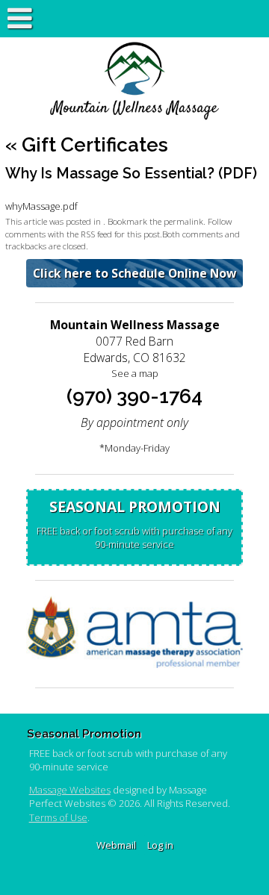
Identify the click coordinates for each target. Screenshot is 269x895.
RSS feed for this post (120, 234)
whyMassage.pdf (41, 206)
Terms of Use (58, 817)
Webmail (116, 845)
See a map (134, 373)
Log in (160, 845)
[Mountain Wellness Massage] (134, 81)
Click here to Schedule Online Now (134, 273)
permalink (183, 221)
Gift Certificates (86, 145)
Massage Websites (70, 789)
